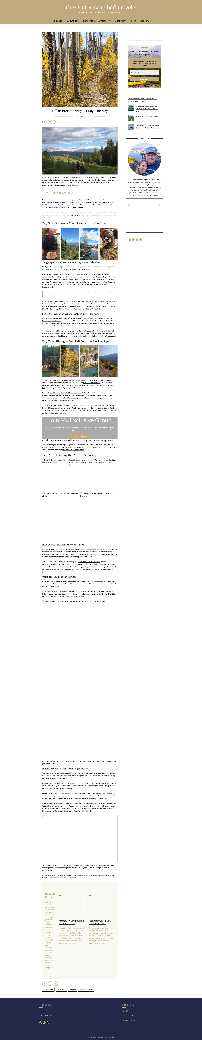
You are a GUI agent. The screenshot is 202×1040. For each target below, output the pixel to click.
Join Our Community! (80, 436)
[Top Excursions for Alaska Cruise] (131, 121)
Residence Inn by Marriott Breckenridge (56, 793)
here (43, 388)
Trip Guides (56, 21)
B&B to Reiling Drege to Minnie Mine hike (65, 393)
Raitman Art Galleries (93, 309)
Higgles (103, 282)
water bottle (83, 408)
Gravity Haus (47, 783)
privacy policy (76, 215)
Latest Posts (105, 21)
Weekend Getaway (86, 990)
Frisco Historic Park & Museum (89, 562)
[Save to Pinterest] (56, 122)
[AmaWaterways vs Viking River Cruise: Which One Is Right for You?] (131, 111)
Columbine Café (98, 584)
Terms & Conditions (47, 1015)
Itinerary (73, 990)
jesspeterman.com (129, 1020)
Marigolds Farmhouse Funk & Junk (66, 309)
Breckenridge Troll (71, 591)
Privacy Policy (44, 1011)
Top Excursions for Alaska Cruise (148, 116)
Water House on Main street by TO (55, 803)
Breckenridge (48, 990)
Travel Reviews (72, 21)
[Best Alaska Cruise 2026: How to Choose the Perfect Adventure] (131, 130)
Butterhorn (72, 552)
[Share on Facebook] (44, 122)
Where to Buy (120, 21)
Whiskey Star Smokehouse (51, 321)
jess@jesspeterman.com (131, 1011)
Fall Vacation (61, 990)
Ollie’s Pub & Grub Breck (94, 445)
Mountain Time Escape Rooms (73, 450)
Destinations (89, 21)
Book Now (144, 21)
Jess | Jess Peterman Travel (81, 116)
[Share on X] (50, 122)
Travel (102, 923)
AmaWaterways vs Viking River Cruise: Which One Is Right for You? (147, 108)
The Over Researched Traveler (101, 7)
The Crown (48, 269)
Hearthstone (79, 331)
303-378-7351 (128, 1015)
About (133, 21)
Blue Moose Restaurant (91, 383)
